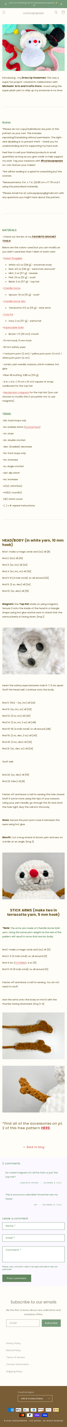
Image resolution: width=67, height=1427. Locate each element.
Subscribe (51, 1323)
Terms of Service (15, 1357)
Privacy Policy (13, 1343)
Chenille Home (12, 288)
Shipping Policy (14, 1371)
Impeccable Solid (14, 327)
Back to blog (35, 1147)
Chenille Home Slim (15, 301)
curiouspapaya (19, 1421)
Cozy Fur (8, 314)
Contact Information (17, 1364)
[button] (3, 12)
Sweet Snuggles (13, 258)
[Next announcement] (61, 4)
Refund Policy (13, 1350)
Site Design (35, 1421)
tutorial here (32, 427)
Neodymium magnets (16, 392)
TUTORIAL (20, 962)
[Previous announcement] (5, 4)
